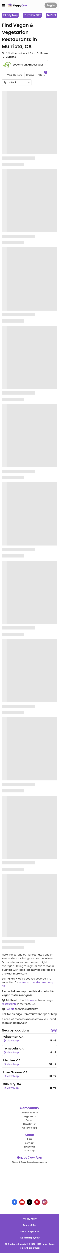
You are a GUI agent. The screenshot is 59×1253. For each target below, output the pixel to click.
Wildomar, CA (13, 1037)
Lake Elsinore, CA (15, 1072)
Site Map (29, 1150)
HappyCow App (29, 1157)
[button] (52, 1030)
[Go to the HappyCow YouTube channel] (22, 1202)
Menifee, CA (11, 1060)
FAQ (29, 1139)
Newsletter (29, 1124)
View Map (12, 1040)
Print (53, 15)
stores (30, 1000)
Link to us (29, 1146)
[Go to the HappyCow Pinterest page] (37, 1202)
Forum (29, 1120)
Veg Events (29, 1116)
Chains (30, 75)
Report (10, 1009)
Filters (41, 74)
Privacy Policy (30, 1218)
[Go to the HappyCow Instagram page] (45, 1202)
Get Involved (29, 1127)
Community (29, 1108)
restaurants (9, 1004)
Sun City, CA (12, 1084)
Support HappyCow (29, 1237)
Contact (29, 1143)
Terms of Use (29, 1225)
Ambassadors (29, 1112)
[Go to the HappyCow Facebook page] (14, 1202)
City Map (12, 15)
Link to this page (12, 1014)
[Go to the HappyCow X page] (29, 1202)
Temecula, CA (13, 1048)
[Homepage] (17, 5)
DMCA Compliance (29, 1231)
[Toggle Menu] (3, 5)
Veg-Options (14, 75)
